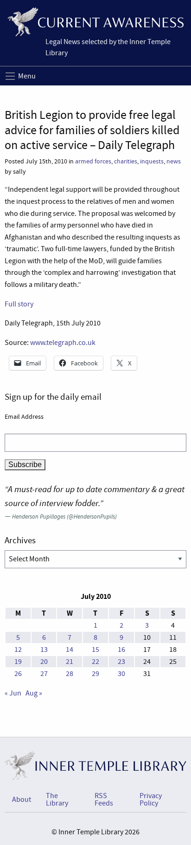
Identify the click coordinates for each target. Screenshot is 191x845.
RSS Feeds (104, 799)
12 (18, 649)
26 (18, 673)
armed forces (93, 161)
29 (95, 673)
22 (95, 661)
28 (69, 673)
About (21, 799)
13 (44, 649)
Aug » (33, 693)
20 (44, 661)
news (173, 161)
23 (121, 661)
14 (69, 649)
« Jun (13, 693)
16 (121, 649)
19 (18, 661)
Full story (19, 304)
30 (121, 673)
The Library (57, 799)
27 (44, 673)
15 (95, 649)
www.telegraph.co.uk (63, 342)
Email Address (24, 416)
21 (69, 661)
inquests (152, 161)
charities (125, 161)
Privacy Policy (151, 799)
